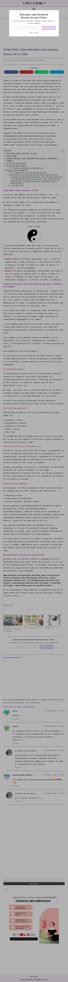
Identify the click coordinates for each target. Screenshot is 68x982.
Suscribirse (49, 28)
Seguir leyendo (34, 32)
